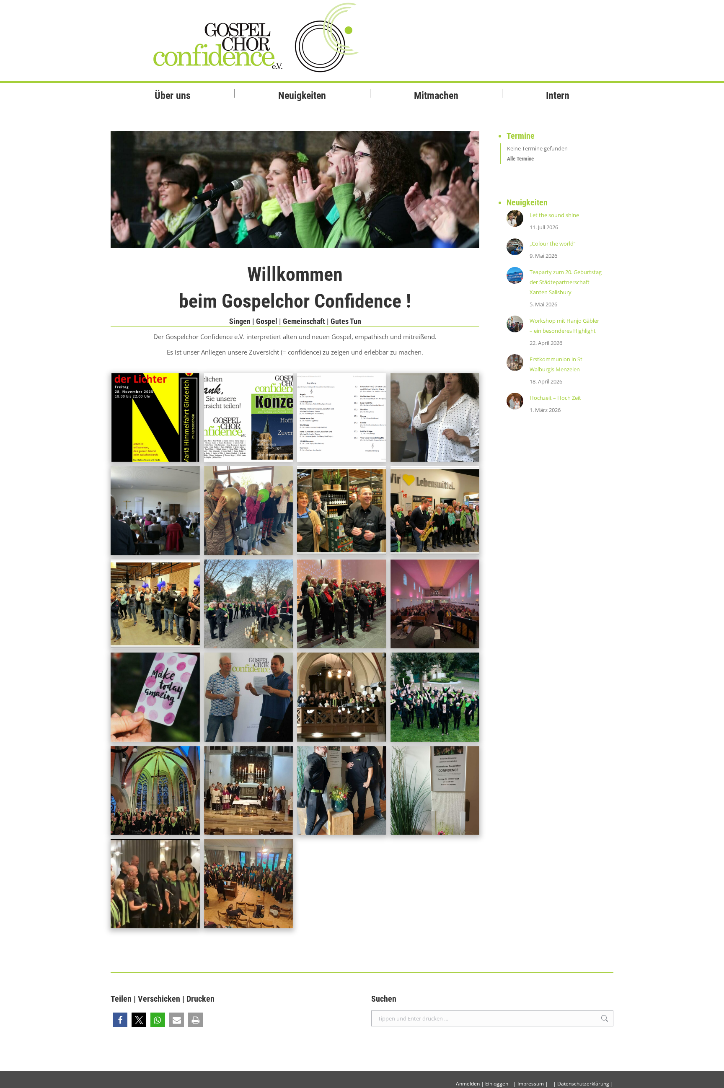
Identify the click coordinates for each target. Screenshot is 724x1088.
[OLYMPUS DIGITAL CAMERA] (155, 697)
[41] (435, 417)
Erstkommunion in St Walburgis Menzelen (556, 364)
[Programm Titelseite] (248, 417)
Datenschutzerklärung (583, 1083)
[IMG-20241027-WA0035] (248, 604)
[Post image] (515, 218)
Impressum (530, 1083)
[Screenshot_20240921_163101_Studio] (155, 883)
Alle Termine (520, 158)
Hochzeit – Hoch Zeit (555, 398)
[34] (155, 510)
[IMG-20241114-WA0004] (248, 790)
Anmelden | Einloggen (482, 1083)
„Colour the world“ (553, 243)
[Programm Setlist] (341, 417)
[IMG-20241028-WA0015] (341, 604)
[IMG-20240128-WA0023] (155, 790)
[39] (248, 510)
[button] (120, 1020)
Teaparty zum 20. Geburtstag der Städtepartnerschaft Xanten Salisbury (566, 282)
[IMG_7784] (341, 697)
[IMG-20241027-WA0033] (435, 604)
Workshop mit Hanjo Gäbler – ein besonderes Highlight (564, 325)
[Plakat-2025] (155, 417)
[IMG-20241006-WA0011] (435, 790)
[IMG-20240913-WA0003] (248, 883)
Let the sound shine (554, 215)
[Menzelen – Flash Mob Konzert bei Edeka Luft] (341, 510)
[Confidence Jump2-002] (435, 697)
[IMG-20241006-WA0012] (341, 790)
